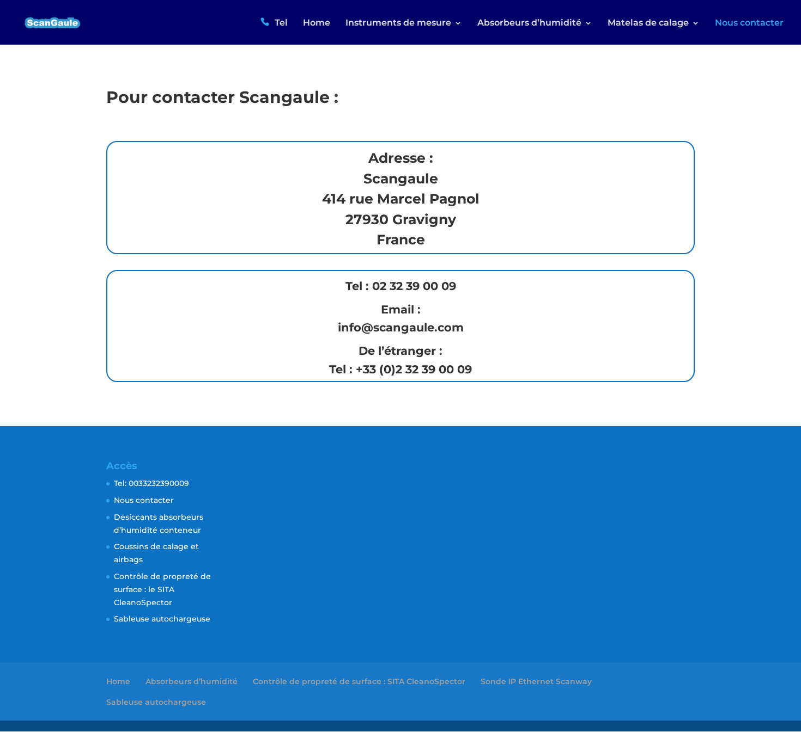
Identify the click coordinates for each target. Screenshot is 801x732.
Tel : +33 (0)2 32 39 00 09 (400, 369)
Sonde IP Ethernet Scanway (536, 681)
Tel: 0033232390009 (151, 483)
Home (316, 23)
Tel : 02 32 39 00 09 (400, 286)
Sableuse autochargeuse (162, 619)
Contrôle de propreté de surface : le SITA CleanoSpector (162, 589)
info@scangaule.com (401, 327)
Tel (281, 23)
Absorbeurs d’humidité (191, 681)
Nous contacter (749, 23)
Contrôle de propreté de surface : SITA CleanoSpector (359, 681)
